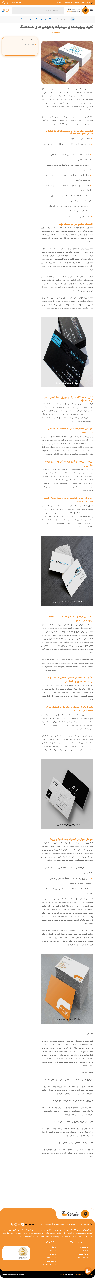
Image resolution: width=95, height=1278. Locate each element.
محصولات (83, 1247)
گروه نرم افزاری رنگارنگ (9, 1274)
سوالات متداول (81, 1258)
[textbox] (38, 10)
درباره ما (52, 1251)
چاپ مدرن (66, 19)
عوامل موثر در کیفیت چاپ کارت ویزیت (72, 216)
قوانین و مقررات (50, 1258)
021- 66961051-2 (45, 1224)
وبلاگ (60, 19)
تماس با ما (51, 1254)
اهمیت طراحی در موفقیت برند (76, 138)
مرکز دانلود (82, 1254)
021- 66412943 (72, 1224)
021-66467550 (62, 2)
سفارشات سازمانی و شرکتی (47, 1265)
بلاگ (53, 1247)
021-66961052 (74, 2)
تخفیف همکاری (50, 1261)
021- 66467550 (59, 1224)
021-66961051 (85, 2)
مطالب (54, 19)
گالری (84, 1251)
